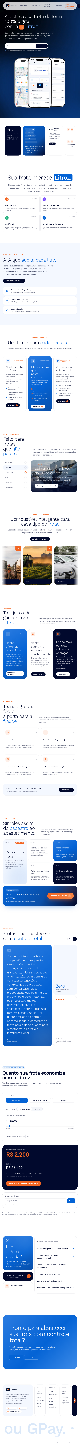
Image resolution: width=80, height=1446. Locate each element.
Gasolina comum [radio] (41, 1100)
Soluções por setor (47, 5)
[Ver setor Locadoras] (41, 548)
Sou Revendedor (70, 5)
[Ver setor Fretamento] (72, 548)
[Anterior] (70, 939)
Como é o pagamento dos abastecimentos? (47, 1256)
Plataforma (23, 5)
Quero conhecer (62, 674)
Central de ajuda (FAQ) (14, 1411)
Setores (39, 1397)
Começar (41, 46)
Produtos (35, 5)
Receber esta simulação (12, 1196)
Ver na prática (65, 789)
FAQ (50, 1398)
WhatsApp (23, 1408)
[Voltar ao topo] (11, 5)
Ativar (53, 143)
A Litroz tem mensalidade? (48, 1242)
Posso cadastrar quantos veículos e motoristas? (51, 1266)
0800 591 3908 (12, 1408)
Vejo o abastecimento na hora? (49, 1281)
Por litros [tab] (37, 1109)
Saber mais (11, 405)
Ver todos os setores (39, 539)
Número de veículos (15, 1136)
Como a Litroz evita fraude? (48, 1274)
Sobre (51, 1391)
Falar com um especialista (11, 673)
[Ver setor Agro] (9, 548)
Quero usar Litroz (37, 674)
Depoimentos (53, 1394)
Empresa (58, 5)
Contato (31, 1357)
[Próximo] (75, 939)
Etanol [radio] (64, 1100)
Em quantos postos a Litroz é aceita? (52, 1248)
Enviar (71, 1201)
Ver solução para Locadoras (46, 486)
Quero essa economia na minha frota (22, 1183)
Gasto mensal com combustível (16, 1115)
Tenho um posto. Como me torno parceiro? (54, 1288)
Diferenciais (40, 1400)
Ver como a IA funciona (12, 281)
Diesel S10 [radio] (18, 1100)
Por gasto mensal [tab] (24, 1109)
